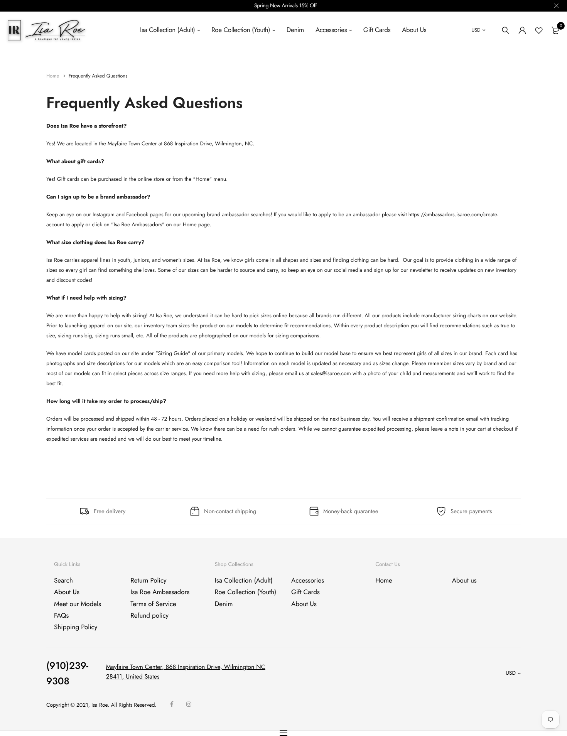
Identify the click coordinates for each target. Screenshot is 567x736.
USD (475, 30)
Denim (295, 30)
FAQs (61, 615)
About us (464, 580)
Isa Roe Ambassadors (159, 592)
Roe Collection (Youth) (240, 30)
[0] (555, 30)
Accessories (331, 30)
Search (63, 580)
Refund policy (149, 615)
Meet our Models (77, 604)
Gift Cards (376, 30)
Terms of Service (153, 604)
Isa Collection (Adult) (167, 30)
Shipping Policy (75, 627)
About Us (414, 30)
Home (53, 75)
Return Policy (148, 580)
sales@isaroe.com (331, 373)
